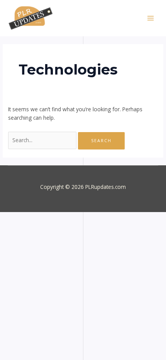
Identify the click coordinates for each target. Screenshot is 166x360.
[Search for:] (43, 140)
